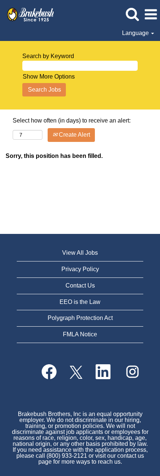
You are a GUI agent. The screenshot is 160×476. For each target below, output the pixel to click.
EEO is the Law (80, 302)
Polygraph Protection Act (80, 318)
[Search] (132, 14)
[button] (150, 14)
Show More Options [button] (49, 76)
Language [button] (136, 33)
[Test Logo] (27, 14)
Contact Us (80, 285)
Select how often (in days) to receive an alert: (72, 120)
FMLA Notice (80, 334)
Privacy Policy (80, 269)
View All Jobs (80, 253)
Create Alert (73, 134)
